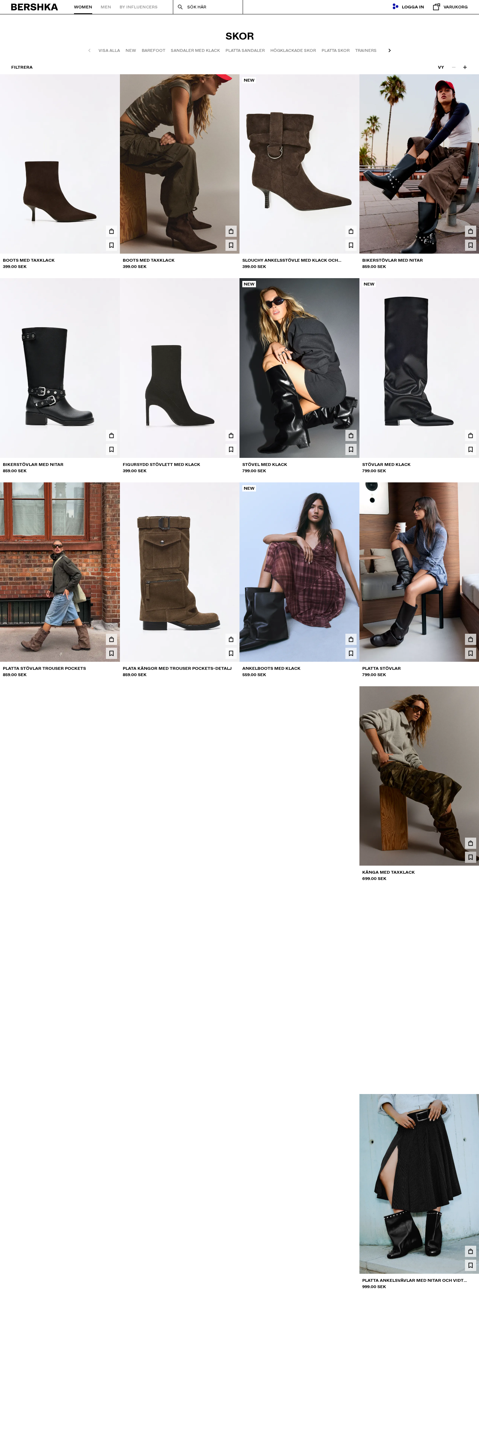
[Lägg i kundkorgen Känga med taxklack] (470, 843)
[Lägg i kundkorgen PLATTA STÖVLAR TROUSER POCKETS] (111, 639)
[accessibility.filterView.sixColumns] (465, 67)
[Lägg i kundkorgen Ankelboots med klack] (351, 639)
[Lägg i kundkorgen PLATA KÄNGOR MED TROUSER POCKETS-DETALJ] (231, 639)
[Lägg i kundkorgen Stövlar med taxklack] (231, 1047)
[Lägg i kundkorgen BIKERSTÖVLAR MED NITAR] (470, 231)
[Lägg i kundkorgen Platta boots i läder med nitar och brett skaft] (351, 1251)
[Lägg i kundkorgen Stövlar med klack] (470, 435)
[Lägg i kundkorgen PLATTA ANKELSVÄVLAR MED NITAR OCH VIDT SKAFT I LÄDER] (470, 1251)
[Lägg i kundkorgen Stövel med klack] (351, 435)
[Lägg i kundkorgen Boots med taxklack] (111, 231)
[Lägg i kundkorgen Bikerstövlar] (470, 1047)
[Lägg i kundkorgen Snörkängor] (231, 843)
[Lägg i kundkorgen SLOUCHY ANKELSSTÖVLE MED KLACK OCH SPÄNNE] (351, 231)
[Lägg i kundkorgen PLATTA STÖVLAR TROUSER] (111, 843)
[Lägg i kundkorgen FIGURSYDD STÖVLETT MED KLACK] (231, 435)
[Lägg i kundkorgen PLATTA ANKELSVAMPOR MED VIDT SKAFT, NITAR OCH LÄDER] (231, 1251)
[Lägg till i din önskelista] (111, 245)
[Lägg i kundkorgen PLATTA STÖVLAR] (470, 639)
